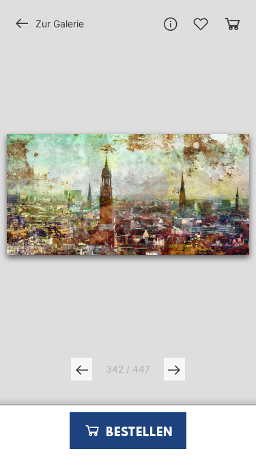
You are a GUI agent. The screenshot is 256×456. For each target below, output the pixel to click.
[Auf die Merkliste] (201, 24)
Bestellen (137, 433)
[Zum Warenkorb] (232, 23)
